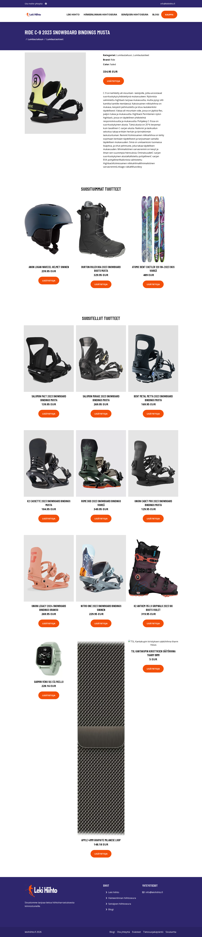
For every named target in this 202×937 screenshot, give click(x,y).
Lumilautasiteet (54, 39)
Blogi (155, 14)
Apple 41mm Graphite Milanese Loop (101, 840)
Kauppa (169, 14)
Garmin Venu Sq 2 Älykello (48, 681)
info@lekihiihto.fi (168, 3)
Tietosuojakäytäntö (153, 931)
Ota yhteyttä (123, 931)
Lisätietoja (113, 81)
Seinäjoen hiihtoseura (134, 14)
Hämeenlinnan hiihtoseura (100, 14)
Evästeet (136, 931)
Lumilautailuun (35, 39)
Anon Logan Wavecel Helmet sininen (49, 267)
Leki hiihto (73, 14)
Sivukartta (171, 931)
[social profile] (46, 3)
